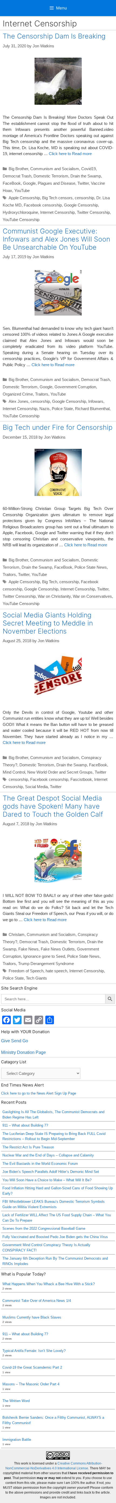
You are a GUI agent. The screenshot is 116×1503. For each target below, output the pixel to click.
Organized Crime (18, 394)
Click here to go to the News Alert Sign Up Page (38, 1093)
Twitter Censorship (93, 212)
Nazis (44, 408)
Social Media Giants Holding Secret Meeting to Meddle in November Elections (48, 623)
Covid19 (88, 168)
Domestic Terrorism (50, 176)
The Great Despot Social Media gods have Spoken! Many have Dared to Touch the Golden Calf (53, 806)
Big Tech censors (57, 197)
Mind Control (14, 772)
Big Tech (49, 581)
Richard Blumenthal (92, 408)
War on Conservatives (92, 596)
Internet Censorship (57, 212)
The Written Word (16, 1401)
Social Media (36, 786)
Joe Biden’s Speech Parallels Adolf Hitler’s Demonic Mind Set (50, 1172)
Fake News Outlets (58, 949)
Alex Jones (18, 401)
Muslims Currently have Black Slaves (31, 1317)
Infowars (95, 401)
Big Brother (18, 168)
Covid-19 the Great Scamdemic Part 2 (32, 1367)
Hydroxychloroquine (20, 212)
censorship (84, 197)
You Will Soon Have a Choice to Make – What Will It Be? (46, 1180)
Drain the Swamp (85, 176)
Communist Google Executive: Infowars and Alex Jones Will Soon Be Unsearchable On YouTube (56, 239)
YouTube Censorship (21, 219)
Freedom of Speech (26, 971)
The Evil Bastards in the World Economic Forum (40, 1164)
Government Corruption (75, 387)
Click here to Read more (70, 153)
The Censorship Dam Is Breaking (54, 36)
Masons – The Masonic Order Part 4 (30, 1384)
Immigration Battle (16, 1440)
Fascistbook (81, 779)
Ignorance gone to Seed (44, 956)
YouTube (22, 190)
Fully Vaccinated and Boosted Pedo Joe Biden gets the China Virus (55, 1237)
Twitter (83, 183)
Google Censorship (81, 205)
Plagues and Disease (56, 183)
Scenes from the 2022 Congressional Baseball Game (43, 1228)
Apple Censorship (24, 197)
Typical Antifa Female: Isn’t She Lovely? (34, 1351)
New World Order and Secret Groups (60, 772)
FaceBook (12, 183)
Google (29, 183)
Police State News (90, 567)
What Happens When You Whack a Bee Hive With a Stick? (48, 1284)
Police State (62, 408)
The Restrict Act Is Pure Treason (28, 1147)
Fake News (28, 949)
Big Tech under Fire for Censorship (57, 427)
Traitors (41, 394)
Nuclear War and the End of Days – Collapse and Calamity (48, 1155)
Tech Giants (36, 978)
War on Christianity (54, 596)
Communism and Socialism (54, 168)
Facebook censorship (43, 205)
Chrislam (17, 934)
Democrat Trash (17, 176)
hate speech (56, 971)
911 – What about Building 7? (25, 1125)
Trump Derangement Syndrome (46, 963)
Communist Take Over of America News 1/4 (36, 1301)
